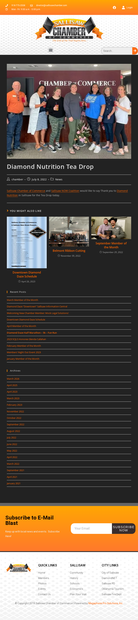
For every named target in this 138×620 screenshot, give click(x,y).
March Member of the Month (22, 300)
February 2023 (14, 404)
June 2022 (12, 444)
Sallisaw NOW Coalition (65, 190)
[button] (51, 50)
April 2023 (12, 391)
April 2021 (12, 476)
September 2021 (15, 470)
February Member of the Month (24, 345)
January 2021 (13, 483)
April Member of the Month (21, 326)
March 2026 (13, 378)
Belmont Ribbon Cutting (69, 251)
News (58, 179)
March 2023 (13, 398)
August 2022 (13, 431)
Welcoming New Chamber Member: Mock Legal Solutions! (37, 313)
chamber (17, 179)
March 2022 (13, 463)
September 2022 (15, 424)
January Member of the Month (23, 358)
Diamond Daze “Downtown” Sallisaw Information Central (37, 306)
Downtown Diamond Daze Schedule (27, 274)
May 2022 (12, 450)
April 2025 (12, 385)
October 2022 (14, 418)
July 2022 (11, 437)
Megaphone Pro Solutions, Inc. (105, 603)
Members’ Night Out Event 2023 (24, 352)
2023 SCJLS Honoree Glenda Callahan (26, 339)
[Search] (135, 50)
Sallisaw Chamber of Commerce (26, 190)
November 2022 (15, 411)
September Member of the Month (111, 245)
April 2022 (12, 457)
